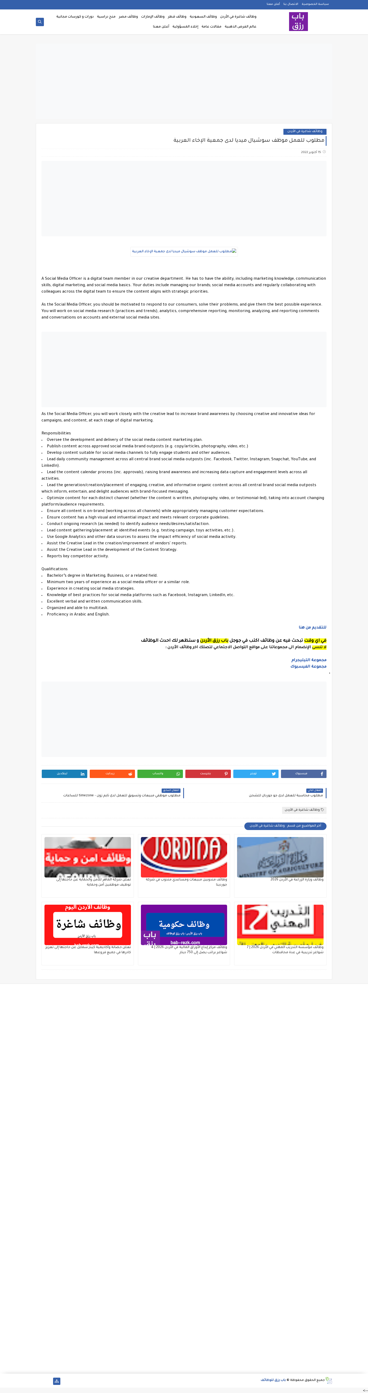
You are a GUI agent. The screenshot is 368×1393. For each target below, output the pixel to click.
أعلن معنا (273, 4)
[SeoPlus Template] (328, 1380)
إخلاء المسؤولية (185, 27)
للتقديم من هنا (313, 628)
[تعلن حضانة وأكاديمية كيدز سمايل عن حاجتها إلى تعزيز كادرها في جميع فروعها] (87, 925)
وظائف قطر (177, 17)
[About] (48, 1381)
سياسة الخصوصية (315, 4)
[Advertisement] (184, 81)
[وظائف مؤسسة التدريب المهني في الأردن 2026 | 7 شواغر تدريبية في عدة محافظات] (280, 925)
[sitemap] (56, 1381)
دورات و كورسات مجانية (75, 17)
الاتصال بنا (290, 4)
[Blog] (39, 1381)
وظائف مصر (128, 17)
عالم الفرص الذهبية (240, 27)
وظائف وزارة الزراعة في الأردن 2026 (297, 880)
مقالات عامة (211, 27)
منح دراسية (106, 17)
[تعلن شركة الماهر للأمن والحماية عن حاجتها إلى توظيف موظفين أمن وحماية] (87, 857)
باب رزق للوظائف (273, 1380)
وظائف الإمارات (153, 17)
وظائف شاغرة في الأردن (238, 17)
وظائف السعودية (203, 17)
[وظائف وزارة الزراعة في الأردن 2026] (280, 857)
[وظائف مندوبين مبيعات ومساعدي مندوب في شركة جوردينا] (184, 857)
